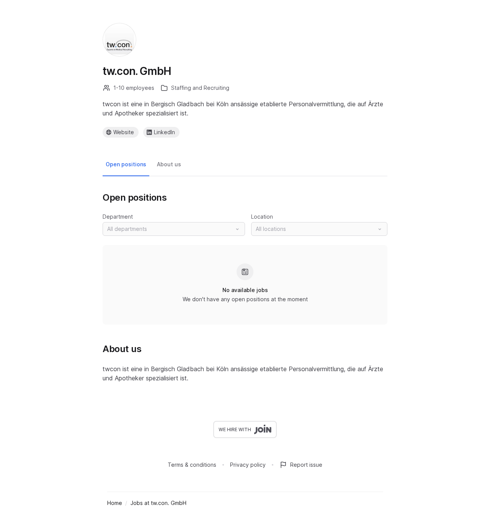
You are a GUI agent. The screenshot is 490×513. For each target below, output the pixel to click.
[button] (174, 229)
